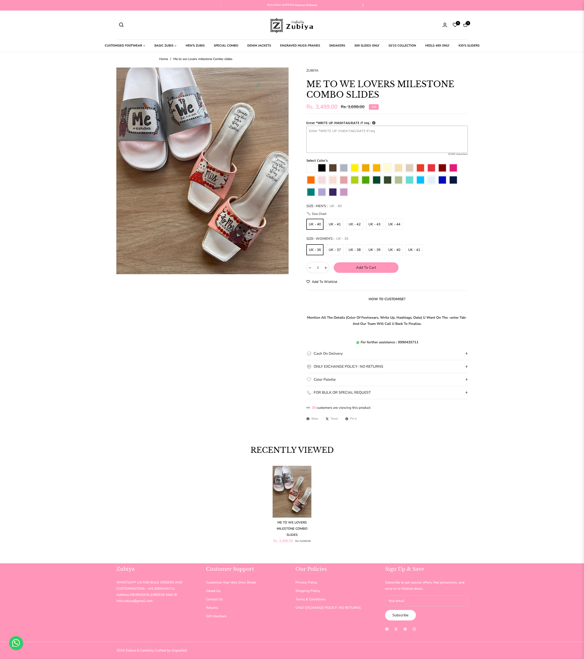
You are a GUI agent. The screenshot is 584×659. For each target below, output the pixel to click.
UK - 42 (355, 224)
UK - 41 (335, 224)
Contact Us (214, 599)
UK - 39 (374, 249)
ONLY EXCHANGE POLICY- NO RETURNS (328, 607)
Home (163, 59)
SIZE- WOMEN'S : (327, 238)
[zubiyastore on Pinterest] (405, 629)
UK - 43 (374, 224)
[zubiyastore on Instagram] (414, 629)
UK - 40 (315, 224)
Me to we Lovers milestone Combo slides (292, 528)
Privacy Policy (306, 582)
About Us (213, 591)
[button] (363, 5)
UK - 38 (355, 249)
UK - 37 (335, 249)
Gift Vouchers (216, 616)
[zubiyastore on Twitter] (396, 629)
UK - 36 (315, 249)
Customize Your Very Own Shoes (231, 582)
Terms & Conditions (310, 599)
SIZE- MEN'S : (324, 206)
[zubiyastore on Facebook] (387, 629)
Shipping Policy (307, 591)
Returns (212, 607)
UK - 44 (394, 224)
